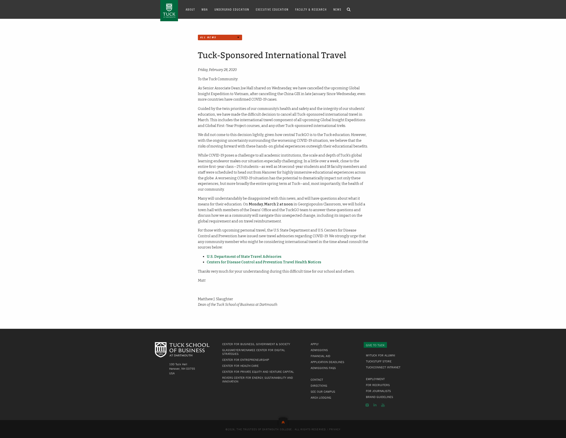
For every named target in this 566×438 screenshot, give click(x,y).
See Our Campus (323, 391)
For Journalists (378, 391)
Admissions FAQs (323, 368)
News (337, 9)
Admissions (319, 350)
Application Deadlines (327, 362)
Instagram (367, 405)
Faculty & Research (311, 9)
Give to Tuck (375, 345)
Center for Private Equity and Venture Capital (258, 371)
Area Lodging (321, 397)
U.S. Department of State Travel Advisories (244, 256)
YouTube (383, 405)
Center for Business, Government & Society (256, 344)
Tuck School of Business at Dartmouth (169, 10)
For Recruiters (378, 385)
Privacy (335, 429)
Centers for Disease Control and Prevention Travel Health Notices (264, 262)
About (190, 9)
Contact (317, 379)
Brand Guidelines (379, 397)
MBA (205, 9)
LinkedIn (375, 405)
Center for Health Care (240, 365)
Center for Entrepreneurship (245, 359)
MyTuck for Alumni (380, 355)
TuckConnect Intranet (383, 367)
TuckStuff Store (379, 361)
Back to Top (283, 421)
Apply (315, 344)
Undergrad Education (231, 9)
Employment (375, 379)
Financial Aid (320, 356)
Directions (319, 385)
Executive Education (272, 9)
